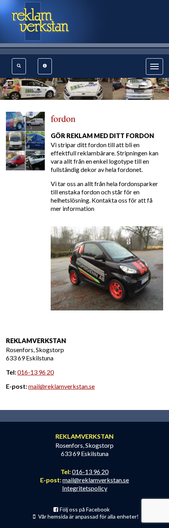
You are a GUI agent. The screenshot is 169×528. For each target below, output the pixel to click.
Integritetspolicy (84, 488)
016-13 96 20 (35, 372)
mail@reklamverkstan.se (61, 386)
